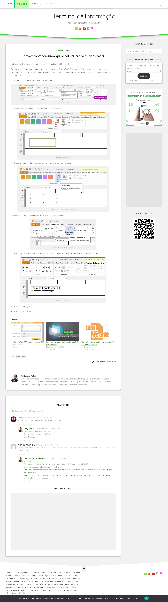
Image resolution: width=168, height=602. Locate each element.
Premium (21, 4)
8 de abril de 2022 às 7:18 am (55, 459)
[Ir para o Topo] (84, 568)
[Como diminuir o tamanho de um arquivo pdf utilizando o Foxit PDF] (98, 331)
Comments (20, 411)
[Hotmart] (80, 28)
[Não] (165, 598)
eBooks (49, 4)
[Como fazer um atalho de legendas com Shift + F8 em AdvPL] (62, 331)
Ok (146, 598)
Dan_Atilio (28, 429)
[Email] (76, 28)
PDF (23, 356)
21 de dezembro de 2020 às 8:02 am (47, 429)
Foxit (18, 356)
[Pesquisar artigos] (159, 4)
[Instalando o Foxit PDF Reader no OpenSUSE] (27, 331)
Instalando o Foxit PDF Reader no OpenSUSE (27, 342)
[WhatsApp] (87, 28)
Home (10, 4)
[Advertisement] (144, 170)
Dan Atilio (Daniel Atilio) (33, 459)
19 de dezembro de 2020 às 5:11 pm (39, 418)
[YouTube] (84, 28)
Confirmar (144, 76)
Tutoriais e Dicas (63, 50)
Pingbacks (37, 411)
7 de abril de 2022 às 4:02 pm (48, 445)
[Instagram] (91, 28)
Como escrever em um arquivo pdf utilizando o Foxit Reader (63, 56)
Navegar (35, 4)
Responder (21, 424)
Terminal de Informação (84, 16)
